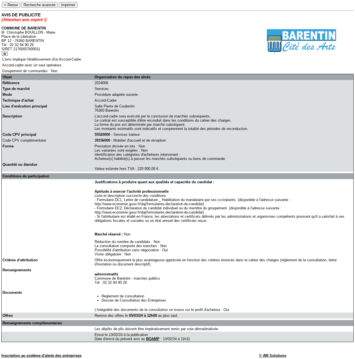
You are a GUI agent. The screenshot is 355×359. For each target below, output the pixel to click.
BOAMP (152, 339)
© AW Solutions (272, 355)
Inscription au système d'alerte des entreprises (41, 355)
